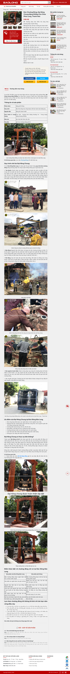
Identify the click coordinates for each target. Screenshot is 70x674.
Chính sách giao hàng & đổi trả (36, 661)
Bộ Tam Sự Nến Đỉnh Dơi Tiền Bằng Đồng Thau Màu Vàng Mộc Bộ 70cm (61, 32)
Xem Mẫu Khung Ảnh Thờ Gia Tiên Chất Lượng (61, 111)
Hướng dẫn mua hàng (48, 6)
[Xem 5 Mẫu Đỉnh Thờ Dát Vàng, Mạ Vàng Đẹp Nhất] (53, 86)
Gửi (19, 41)
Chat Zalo (67, 662)
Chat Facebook (29, 78)
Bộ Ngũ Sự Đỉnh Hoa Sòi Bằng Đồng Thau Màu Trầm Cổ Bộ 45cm (61, 24)
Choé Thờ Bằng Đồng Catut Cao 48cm (61, 38)
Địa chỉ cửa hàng (33, 665)
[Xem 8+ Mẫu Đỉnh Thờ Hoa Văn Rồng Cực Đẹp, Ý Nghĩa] (53, 99)
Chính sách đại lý (33, 663)
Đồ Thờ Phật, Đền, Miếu (16, 9)
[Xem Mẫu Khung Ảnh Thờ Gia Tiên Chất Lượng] (53, 111)
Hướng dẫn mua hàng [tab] (17, 89)
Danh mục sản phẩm (11, 6)
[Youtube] (65, 672)
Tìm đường (67, 659)
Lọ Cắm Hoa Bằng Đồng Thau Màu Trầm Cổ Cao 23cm (61, 16)
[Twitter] (62, 672)
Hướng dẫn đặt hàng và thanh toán (37, 659)
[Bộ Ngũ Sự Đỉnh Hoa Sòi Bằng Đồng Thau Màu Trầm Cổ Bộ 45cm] (53, 25)
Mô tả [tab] (6, 89)
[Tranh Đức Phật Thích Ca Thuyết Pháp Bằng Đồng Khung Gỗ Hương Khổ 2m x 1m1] (53, 46)
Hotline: (60, 2)
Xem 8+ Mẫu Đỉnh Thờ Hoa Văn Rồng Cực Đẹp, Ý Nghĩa (62, 98)
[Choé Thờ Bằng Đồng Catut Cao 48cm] (53, 40)
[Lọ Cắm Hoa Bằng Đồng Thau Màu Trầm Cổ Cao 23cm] (53, 17)
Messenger (67, 666)
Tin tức (38, 6)
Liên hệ (58, 6)
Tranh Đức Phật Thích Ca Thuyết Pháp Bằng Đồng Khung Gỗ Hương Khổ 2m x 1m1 (62, 46)
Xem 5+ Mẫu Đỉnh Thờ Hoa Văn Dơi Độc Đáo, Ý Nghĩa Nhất (62, 91)
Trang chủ (23, 6)
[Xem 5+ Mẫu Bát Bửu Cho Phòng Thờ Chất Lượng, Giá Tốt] (53, 105)
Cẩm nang (31, 6)
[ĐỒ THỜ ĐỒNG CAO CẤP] (10, 2)
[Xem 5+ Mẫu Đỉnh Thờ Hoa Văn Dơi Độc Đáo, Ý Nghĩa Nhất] (53, 92)
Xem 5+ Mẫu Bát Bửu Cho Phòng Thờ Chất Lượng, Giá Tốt (61, 104)
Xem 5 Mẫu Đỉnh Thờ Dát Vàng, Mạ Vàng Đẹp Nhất (61, 85)
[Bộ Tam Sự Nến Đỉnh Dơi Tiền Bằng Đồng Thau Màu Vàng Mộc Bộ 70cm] (53, 32)
